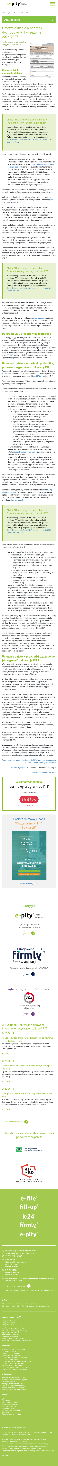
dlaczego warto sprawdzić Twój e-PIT (15, 1380)
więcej (26, 933)
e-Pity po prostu (17, 4)
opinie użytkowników (32, 1304)
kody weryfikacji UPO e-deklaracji (13, 1386)
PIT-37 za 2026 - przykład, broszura (14, 1357)
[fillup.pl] (29, 1207)
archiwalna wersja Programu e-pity (14, 1331)
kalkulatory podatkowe (10, 1404)
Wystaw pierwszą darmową (29, 998)
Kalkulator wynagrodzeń (19, 768)
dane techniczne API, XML (11, 1410)
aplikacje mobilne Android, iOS (13, 1329)
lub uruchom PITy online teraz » (29, 806)
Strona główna (8, 13)
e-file (4, 1299)
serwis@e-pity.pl (15, 1256)
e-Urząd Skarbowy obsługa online (13, 1384)
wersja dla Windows (9, 1321)
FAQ (3, 1398)
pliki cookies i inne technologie (35, 1446)
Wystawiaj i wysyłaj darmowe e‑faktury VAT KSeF (29, 958)
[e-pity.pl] (29, 1234)
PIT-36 (38, 376)
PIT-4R (16, 202)
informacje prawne (27, 1306)
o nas (18, 1304)
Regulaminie (38, 1444)
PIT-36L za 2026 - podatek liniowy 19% (15, 1363)
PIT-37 (4, 374)
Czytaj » (6, 1054)
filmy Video (6, 1400)
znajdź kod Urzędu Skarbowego (13, 1388)
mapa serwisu (44, 1306)
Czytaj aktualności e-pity (13, 1122)
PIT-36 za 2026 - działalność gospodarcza (16, 1361)
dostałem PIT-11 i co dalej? (11, 1353)
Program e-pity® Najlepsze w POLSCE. (15, 1427)
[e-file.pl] (29, 1198)
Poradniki (6, 1346)
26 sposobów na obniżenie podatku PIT (15, 1349)
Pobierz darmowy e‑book (29, 819)
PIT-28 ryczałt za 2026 (10, 1359)
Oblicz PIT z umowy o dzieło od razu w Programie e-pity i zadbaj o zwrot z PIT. (27, 121)
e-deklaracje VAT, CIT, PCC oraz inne (14, 1390)
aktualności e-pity (8, 1408)
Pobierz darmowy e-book (29, 884)
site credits (5, 1455)
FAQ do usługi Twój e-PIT (10, 1382)
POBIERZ (26, 799)
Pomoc (5, 1395)
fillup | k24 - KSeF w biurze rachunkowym (16, 1341)
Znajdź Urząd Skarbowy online (14, 1286)
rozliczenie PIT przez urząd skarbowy (15, 1369)
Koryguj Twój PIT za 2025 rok (29, 916)
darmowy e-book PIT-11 (10, 1406)
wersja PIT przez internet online (13, 1327)
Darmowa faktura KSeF (10, 1337)
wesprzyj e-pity (10, 1306)
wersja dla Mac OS (8, 1323)
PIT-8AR (10, 355)
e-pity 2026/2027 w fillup (10, 1333)
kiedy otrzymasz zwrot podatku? (13, 1365)
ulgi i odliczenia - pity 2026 (11, 1355)
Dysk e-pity (5, 1412)
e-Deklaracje (7, 1374)
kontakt (8, 1304)
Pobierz (11, 1317)
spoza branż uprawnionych (24, 452)
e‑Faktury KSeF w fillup (10, 1335)
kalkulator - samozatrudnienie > (44, 773)
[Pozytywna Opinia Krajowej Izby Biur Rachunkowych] (29, 1173)
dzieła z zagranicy (38, 318)
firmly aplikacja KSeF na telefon (13, 1339)
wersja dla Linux (8, 1325)
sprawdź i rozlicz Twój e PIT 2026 (13, 1378)
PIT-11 (52, 200)
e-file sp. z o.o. (42, 1439)
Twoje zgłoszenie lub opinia (11, 1414)
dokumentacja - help (9, 1402)
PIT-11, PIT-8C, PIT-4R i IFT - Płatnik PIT (16, 1367)
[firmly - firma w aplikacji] (29, 1225)
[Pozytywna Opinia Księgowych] (29, 1149)
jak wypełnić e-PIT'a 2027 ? (11, 1351)
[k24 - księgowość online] (29, 1216)
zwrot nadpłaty (18, 500)
